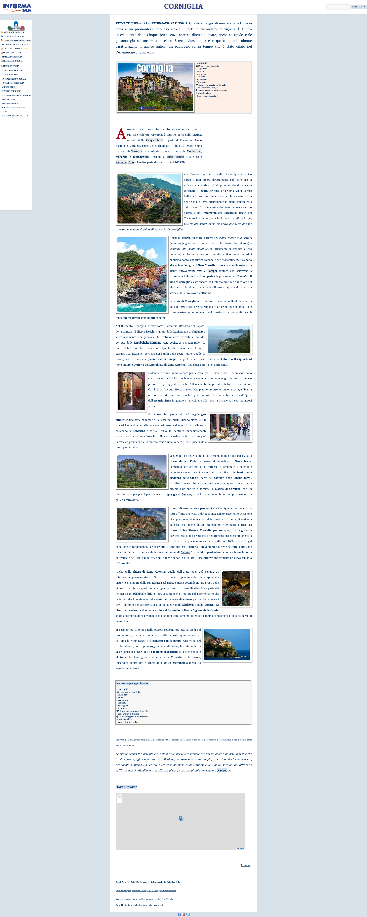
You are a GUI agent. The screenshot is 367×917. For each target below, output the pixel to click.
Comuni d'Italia (16, 28)
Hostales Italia (10, 103)
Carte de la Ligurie (123, 899)
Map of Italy (159, 905)
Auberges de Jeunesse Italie (154, 882)
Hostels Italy (9, 99)
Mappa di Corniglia (12, 57)
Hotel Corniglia (173, 882)
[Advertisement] (14, 165)
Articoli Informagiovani (15, 44)
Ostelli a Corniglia (14, 48)
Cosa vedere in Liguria (206, 96)
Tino (131, 162)
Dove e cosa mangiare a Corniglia (212, 85)
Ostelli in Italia (12, 53)
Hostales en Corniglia (14, 79)
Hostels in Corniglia (13, 83)
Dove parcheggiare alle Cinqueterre (212, 90)
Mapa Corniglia (155, 890)
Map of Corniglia (169, 890)
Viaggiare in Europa (14, 36)
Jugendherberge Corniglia (16, 95)
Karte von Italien (135, 905)
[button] (180, 818)
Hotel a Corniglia (13, 61)
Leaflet (241, 848)
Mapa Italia (148, 905)
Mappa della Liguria (12, 71)
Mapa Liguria (154, 899)
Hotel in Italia (11, 66)
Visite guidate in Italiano (17, 40)
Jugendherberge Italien (15, 116)
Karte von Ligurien (140, 899)
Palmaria (121, 162)
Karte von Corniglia (140, 890)
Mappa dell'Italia (11, 75)
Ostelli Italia (136, 882)
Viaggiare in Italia (14, 32)
